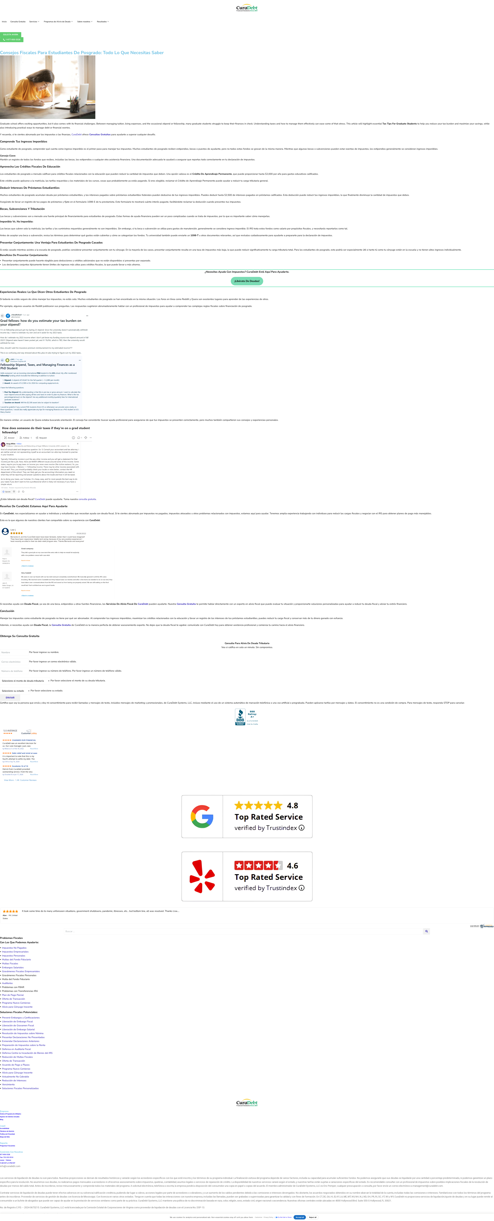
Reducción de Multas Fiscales (17, 1057)
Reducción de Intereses (14, 1080)
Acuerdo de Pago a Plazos (16, 1064)
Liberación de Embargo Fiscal (17, 1021)
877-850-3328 (5, 1154)
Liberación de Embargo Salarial (18, 1029)
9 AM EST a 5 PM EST (7, 1163)
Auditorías (7, 983)
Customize (258, 1217)
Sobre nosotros (83, 21)
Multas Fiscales (10, 963)
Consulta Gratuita (17, 21)
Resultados (102, 21)
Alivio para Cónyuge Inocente (17, 1006)
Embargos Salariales (13, 967)
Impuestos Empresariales (15, 951)
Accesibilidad (4, 1128)
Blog (1, 1119)
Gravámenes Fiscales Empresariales (21, 971)
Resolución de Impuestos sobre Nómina (22, 1033)
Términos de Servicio (7, 1131)
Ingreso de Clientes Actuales (9, 1117)
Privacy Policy (268, 1217)
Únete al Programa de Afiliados (10, 1114)
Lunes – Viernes (5, 1160)
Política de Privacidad (7, 1134)
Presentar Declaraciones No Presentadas (23, 1037)
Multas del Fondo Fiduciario (16, 959)
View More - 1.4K (20, 780)
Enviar (10, 697)
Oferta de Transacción (13, 998)
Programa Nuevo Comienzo (16, 1002)
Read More (34, 748)
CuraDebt (77, 134)
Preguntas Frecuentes (7, 1146)
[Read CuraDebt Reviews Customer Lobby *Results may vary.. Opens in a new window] (482, 925)
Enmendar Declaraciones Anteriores (20, 1041)
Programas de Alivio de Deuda (57, 21)
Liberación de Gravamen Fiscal (18, 1025)
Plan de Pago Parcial (13, 995)
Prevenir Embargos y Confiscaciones (21, 1017)
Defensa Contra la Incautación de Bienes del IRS (27, 1053)
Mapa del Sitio (5, 1137)
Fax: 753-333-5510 (6, 1157)
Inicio (4, 21)
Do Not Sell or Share (285, 1217)
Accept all (300, 1217)
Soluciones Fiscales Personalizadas (20, 1088)
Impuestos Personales (13, 955)
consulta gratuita (87, 499)
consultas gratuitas (100, 134)
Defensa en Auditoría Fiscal (16, 1049)
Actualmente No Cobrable (15, 1076)
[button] (247, 697)
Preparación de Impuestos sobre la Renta (23, 1045)
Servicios (33, 21)
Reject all (312, 1217)
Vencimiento (8, 1084)
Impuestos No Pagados (14, 947)
